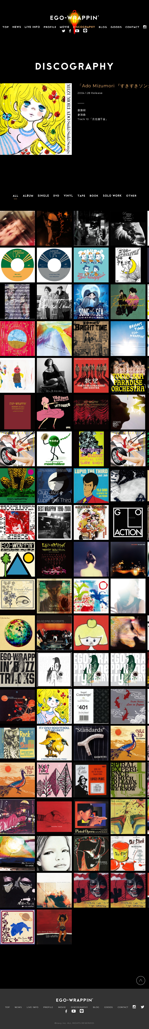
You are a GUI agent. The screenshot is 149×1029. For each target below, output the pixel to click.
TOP (7, 1007)
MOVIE (62, 1007)
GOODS (108, 1007)
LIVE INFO (32, 1007)
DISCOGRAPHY (79, 1007)
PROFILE (48, 1007)
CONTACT (123, 1007)
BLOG (96, 1007)
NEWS (18, 1007)
